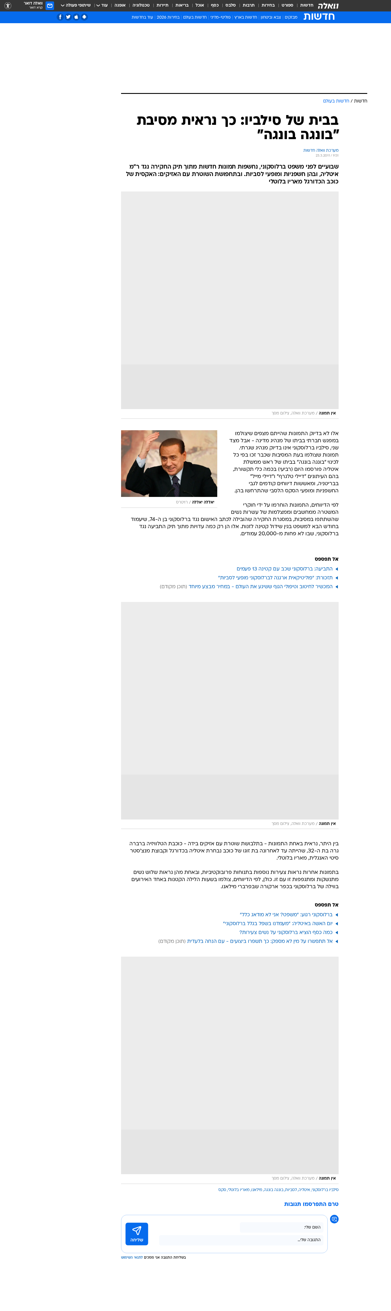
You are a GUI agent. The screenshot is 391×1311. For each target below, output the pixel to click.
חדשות (306, 5)
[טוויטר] (68, 17)
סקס (222, 1190)
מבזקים (291, 17)
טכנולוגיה (141, 5)
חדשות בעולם (195, 17)
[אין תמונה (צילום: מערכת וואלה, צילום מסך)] (230, 305)
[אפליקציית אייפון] (76, 17)
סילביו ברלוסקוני (325, 1190)
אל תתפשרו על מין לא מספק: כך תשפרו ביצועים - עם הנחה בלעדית (260, 941)
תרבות (249, 5)
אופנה (120, 5)
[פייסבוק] (60, 17)
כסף (215, 5)
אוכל (200, 5)
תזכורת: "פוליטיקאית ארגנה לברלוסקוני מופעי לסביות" (275, 578)
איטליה (304, 1190)
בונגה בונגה (273, 1190)
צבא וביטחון (271, 17)
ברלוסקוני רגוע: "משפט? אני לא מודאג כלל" (286, 915)
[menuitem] (303, 6)
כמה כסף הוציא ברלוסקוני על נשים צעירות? (286, 932)
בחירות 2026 (168, 17)
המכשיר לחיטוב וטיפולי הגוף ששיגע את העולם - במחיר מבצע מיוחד (261, 587)
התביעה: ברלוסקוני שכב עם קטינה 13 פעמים (285, 569)
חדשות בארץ (245, 17)
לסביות (291, 1190)
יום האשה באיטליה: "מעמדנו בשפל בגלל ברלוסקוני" (278, 923)
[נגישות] (7, 5)
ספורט (287, 5)
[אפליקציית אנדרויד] (84, 17)
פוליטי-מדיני (220, 17)
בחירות (268, 5)
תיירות (163, 5)
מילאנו (256, 1190)
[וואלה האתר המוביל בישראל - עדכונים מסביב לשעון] (328, 6)
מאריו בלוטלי (239, 1190)
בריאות (182, 5)
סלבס (231, 5)
